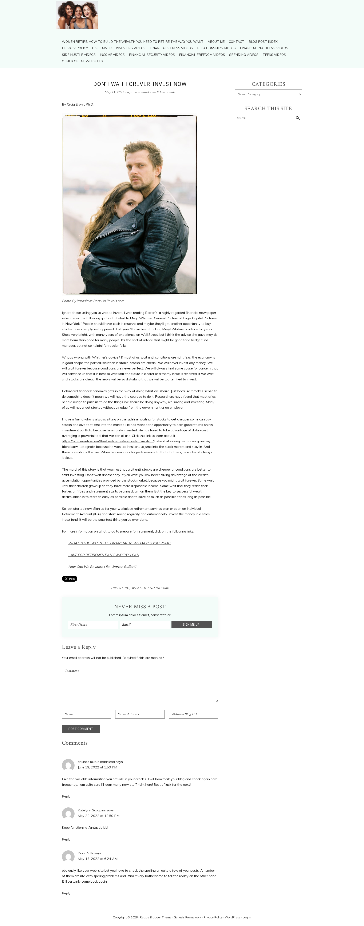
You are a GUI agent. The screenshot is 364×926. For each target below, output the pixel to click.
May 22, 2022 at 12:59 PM (98, 816)
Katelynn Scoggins (92, 810)
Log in (247, 917)
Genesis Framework (187, 917)
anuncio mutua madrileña (96, 762)
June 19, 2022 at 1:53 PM (97, 767)
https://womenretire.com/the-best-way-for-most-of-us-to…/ (108, 441)
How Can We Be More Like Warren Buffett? (102, 567)
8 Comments (166, 92)
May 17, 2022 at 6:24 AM (98, 858)
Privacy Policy (213, 917)
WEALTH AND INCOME (150, 588)
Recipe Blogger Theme (155, 917)
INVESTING (120, 588)
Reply (66, 796)
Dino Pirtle (86, 853)
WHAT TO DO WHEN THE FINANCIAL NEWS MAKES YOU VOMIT (119, 543)
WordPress (232, 917)
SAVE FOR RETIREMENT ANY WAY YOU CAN (103, 555)
